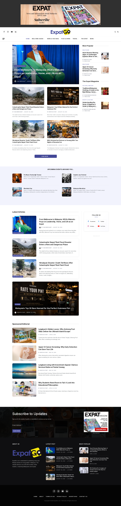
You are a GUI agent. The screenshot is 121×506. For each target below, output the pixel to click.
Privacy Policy (62, 496)
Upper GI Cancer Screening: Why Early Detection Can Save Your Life (89, 69)
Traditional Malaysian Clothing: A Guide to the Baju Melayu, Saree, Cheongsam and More (90, 90)
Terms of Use (50, 496)
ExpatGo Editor (53, 145)
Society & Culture (87, 99)
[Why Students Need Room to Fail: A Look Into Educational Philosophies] (24, 389)
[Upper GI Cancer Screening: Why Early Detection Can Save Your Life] (105, 70)
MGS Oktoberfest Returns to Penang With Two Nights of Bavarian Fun (62, 141)
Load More (44, 156)
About (41, 496)
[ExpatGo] (60, 31)
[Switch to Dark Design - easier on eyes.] (115, 31)
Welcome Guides (37, 38)
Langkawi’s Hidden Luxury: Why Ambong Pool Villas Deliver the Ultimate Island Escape (56, 330)
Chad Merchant (21, 81)
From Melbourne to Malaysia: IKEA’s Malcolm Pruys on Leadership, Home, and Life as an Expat (39, 73)
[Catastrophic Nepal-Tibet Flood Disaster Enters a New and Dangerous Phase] (28, 96)
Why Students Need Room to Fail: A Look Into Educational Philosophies (56, 384)
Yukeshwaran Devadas (90, 95)
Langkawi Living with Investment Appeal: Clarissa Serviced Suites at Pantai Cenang (58, 366)
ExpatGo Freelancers (90, 109)
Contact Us (83, 496)
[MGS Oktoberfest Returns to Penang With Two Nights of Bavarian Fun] (63, 129)
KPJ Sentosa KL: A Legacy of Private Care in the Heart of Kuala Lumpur (98, 469)
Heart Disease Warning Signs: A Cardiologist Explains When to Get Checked (90, 54)
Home (28, 38)
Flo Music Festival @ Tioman (32, 175)
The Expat (84, 38)
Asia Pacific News (18, 255)
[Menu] (3, 39)
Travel (75, 38)
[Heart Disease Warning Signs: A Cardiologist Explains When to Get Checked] (105, 55)
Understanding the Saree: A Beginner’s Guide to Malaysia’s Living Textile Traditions (90, 104)
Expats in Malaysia (20, 66)
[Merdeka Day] (17, 191)
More (92, 38)
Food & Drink (65, 38)
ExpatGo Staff (53, 111)
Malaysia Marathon (79, 188)
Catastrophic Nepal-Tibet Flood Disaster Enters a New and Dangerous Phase (28, 108)
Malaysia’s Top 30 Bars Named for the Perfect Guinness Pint (62, 108)
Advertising (73, 496)
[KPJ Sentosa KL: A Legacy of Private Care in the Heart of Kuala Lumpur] (83, 470)
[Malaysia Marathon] (66, 191)
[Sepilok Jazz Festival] (66, 178)
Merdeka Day (28, 188)
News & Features (53, 38)
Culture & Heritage (87, 85)
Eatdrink (17, 304)
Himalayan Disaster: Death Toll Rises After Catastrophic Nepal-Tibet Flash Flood (26, 141)
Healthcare (85, 50)
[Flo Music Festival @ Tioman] (17, 178)
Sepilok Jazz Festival (79, 175)
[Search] (118, 32)
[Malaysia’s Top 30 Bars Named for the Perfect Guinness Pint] (63, 96)
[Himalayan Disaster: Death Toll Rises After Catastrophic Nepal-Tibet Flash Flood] (28, 129)
